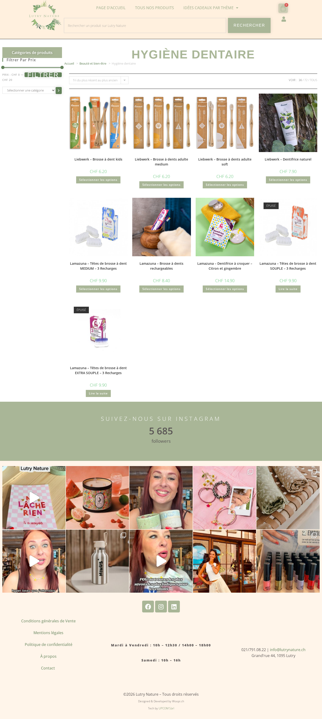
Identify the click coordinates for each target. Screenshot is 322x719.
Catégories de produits (32, 52)
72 (306, 80)
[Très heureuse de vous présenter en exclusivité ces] (34, 561)
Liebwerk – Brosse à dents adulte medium (161, 161)
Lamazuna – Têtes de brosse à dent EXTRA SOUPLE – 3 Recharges (98, 370)
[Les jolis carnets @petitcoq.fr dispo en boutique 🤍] (34, 497)
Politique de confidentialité (48, 644)
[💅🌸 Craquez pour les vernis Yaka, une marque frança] (288, 561)
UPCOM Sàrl (166, 708)
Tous (313, 80)
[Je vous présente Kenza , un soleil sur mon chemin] (224, 561)
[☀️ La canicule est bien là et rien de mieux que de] (97, 561)
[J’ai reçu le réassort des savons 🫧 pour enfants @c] (161, 561)
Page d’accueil (111, 7)
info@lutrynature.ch (287, 649)
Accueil (69, 63)
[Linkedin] (174, 606)
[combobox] (145, 25)
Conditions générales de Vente (48, 621)
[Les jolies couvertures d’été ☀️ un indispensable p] (288, 497)
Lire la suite (288, 289)
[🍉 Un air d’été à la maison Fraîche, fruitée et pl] (97, 497)
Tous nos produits (154, 7)
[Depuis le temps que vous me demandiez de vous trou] (224, 497)
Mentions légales (48, 632)
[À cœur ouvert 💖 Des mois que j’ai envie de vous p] (161, 497)
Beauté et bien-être (92, 63)
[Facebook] (148, 606)
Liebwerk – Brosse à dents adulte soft (225, 161)
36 (300, 80)
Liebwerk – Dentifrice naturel (288, 159)
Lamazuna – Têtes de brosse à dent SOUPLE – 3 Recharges (288, 266)
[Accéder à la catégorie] (58, 90)
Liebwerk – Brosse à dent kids (98, 159)
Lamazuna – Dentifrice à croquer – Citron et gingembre (224, 266)
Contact (48, 668)
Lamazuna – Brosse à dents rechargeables (161, 266)
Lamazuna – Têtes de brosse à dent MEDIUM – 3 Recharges (98, 266)
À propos (48, 656)
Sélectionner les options (98, 180)
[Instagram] (161, 606)
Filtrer (43, 74)
